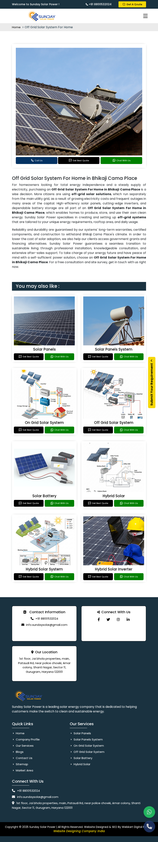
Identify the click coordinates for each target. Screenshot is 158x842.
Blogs (19, 752)
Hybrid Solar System (44, 569)
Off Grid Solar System (113, 422)
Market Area (24, 770)
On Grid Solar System (44, 422)
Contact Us (23, 758)
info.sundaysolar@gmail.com (46, 625)
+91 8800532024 (100, 4)
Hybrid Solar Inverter (113, 569)
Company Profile (27, 739)
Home (16, 27)
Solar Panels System (113, 349)
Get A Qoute (134, 4)
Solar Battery (44, 496)
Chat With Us (123, 160)
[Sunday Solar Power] (99, 619)
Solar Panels (44, 349)
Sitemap (21, 764)
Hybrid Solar (114, 496)
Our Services (24, 746)
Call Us (39, 160)
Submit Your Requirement (152, 384)
